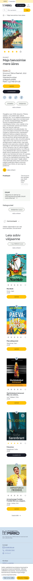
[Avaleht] (7, 5)
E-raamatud (12, 1)
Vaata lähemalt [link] (10, 198)
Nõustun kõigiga (23, 578)
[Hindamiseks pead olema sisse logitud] (10, 97)
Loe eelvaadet (11, 91)
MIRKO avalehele (8, 563)
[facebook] (21, 97)
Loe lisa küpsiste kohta (8, 575)
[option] (10, 103)
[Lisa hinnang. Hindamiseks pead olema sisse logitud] (12, 51)
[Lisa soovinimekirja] (25, 285)
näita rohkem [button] (16, 107)
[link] (6, 70)
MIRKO (5, 1)
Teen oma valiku (9, 578)
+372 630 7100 (10, 550)
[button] (9, 170)
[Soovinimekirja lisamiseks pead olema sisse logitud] (4, 97)
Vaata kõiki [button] (15, 515)
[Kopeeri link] (16, 97)
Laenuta (11, 86)
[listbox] (16, 104)
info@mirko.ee (9, 547)
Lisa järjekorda (16, 455)
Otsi (27, 10)
